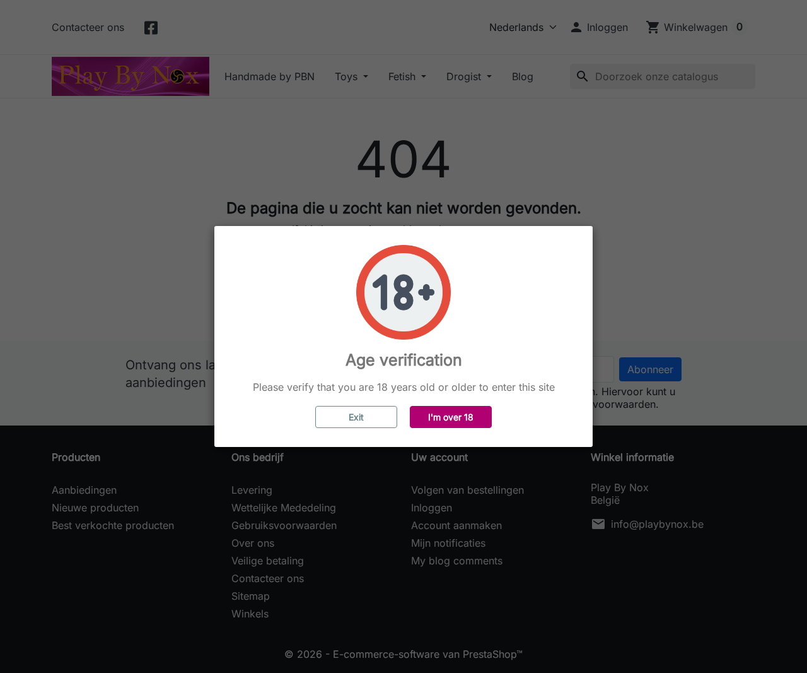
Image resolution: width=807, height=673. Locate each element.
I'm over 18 (450, 417)
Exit (356, 417)
